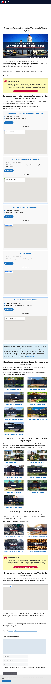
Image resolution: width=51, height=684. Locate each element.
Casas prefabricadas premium (37, 389)
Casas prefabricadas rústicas (37, 404)
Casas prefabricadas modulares (37, 477)
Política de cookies (6, 678)
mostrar (18, 75)
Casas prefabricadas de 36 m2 (37, 462)
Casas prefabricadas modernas (13, 404)
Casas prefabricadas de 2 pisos (13, 477)
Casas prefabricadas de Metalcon (13, 551)
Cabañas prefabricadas (37, 492)
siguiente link (30, 356)
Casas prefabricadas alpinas (13, 492)
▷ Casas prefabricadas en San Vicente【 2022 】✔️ (22, 631)
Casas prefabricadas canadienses (37, 419)
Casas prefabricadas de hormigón (13, 536)
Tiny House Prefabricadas (13, 389)
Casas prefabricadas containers (13, 507)
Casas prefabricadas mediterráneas (13, 434)
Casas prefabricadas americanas (14, 419)
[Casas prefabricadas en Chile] (5, 2)
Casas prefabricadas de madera (37, 551)
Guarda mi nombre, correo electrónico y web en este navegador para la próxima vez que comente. (24, 668)
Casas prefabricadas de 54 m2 (13, 462)
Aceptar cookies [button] (6, 680)
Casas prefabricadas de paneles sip (37, 536)
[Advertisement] (25, 17)
